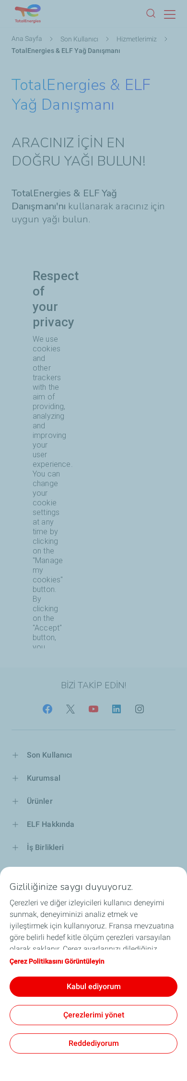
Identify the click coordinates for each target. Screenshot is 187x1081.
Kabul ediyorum (94, 986)
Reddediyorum (94, 1043)
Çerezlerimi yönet (93, 1014)
